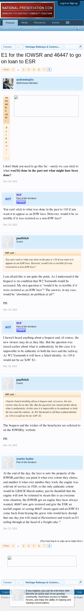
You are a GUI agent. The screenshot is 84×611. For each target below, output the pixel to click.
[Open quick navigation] (80, 46)
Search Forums (12, 28)
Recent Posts (32, 28)
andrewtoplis (25, 79)
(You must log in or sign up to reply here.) (61, 541)
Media (24, 22)
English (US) (8, 592)
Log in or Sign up (69, 3)
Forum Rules (76, 597)
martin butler (25, 458)
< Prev (5, 69)
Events (55, 22)
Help (79, 592)
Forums (10, 22)
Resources (40, 22)
